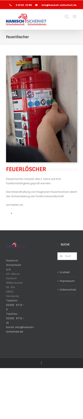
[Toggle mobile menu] (75, 16)
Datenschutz (67, 290)
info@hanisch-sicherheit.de (59, 5)
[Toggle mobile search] (67, 16)
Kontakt (65, 272)
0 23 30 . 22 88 (24, 5)
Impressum (67, 281)
